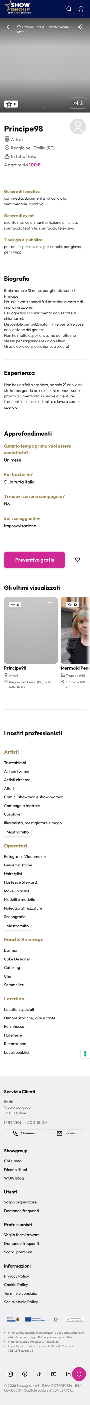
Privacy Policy (16, 1276)
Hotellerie (13, 1035)
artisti (40, 27)
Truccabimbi (15, 762)
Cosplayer (13, 814)
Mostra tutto (17, 831)
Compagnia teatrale (22, 805)
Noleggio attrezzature (23, 908)
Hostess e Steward (20, 882)
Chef (8, 976)
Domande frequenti (21, 1210)
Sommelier (14, 984)
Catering (12, 967)
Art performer (17, 771)
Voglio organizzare (20, 1201)
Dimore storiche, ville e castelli (31, 1017)
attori (20, 32)
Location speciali (19, 1009)
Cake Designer (17, 958)
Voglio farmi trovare (22, 1234)
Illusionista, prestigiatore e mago (33, 822)
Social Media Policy (21, 1301)
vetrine (29, 27)
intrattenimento (58, 27)
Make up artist (16, 890)
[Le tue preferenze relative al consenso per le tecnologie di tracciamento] (85, 1053)
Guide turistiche (18, 864)
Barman (11, 950)
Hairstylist (13, 873)
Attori (9, 788)
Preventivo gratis (34, 560)
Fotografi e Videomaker (25, 856)
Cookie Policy (16, 1284)
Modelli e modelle (19, 899)
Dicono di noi (15, 1169)
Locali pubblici (16, 1052)
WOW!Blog (14, 1177)
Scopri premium (18, 1251)
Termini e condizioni (22, 1293)
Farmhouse (14, 1026)
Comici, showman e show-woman (34, 796)
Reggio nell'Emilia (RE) (32, 148)
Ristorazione (15, 1043)
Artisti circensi (17, 779)
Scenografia (15, 916)
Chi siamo (13, 1160)
